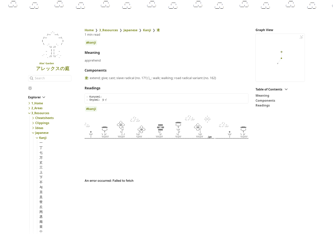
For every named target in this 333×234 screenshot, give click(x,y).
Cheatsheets (44, 118)
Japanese (42, 133)
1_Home (37, 103)
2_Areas (37, 108)
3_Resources (40, 113)
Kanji (43, 138)
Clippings (42, 123)
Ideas (39, 128)
